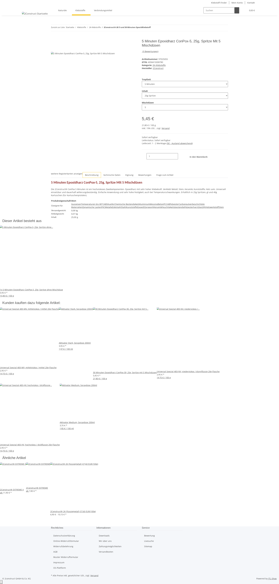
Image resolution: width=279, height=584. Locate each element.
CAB (168, 204)
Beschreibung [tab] (92, 175)
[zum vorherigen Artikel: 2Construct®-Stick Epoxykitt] (153, 28)
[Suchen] (237, 10)
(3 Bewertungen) (150, 51)
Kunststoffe (131, 207)
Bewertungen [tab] (144, 175)
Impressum (58, 562)
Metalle (108, 207)
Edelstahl (116, 207)
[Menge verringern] (144, 156)
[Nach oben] (1, 582)
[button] (244, 10)
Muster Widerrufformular (65, 557)
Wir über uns (105, 541)
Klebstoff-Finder (219, 2)
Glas (200, 207)
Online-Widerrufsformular (66, 541)
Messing (154, 204)
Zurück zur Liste (58, 27)
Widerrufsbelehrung (63, 546)
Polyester (174, 204)
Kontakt (251, 2)
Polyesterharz (191, 207)
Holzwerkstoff (212, 207)
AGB (55, 551)
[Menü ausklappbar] (25, 7)
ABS (106, 204)
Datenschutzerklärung (64, 535)
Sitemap (148, 546)
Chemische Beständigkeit (126, 204)
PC (164, 204)
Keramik (158, 207)
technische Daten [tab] (111, 175)
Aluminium (144, 204)
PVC (103, 207)
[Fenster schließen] (53, 42)
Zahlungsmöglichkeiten (110, 546)
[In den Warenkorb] (53, 37)
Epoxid (140, 207)
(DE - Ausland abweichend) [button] (180, 143)
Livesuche (149, 541)
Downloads (104, 535)
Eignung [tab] (129, 175)
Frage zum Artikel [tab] (164, 175)
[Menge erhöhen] (180, 156)
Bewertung (149, 535)
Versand (166, 128)
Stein (221, 207)
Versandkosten (106, 551)
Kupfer (111, 204)
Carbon (182, 204)
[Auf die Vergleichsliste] (53, 48)
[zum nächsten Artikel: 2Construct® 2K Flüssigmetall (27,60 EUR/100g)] (158, 28)
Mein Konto (237, 2)
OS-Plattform (59, 567)
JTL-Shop (272, 578)
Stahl (123, 207)
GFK (204, 207)
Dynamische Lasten (91, 207)
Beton (160, 204)
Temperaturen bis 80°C (92, 204)
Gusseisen (76, 204)
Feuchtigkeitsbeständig (173, 207)
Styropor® (149, 207)
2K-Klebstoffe (159, 65)
